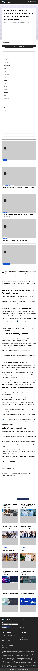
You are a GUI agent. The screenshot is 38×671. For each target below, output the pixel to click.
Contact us (22, 629)
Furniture (5, 83)
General (5, 89)
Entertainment (7, 74)
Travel (5, 132)
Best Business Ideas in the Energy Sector (10, 594)
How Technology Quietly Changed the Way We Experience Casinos (16, 265)
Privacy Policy (22, 627)
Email (5, 71)
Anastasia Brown (7, 507)
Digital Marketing (7, 65)
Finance (5, 80)
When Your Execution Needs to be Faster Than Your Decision (15, 240)
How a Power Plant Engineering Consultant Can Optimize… (28, 505)
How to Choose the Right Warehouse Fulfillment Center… (10, 549)
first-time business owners (20, 416)
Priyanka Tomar (6, 190)
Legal (5, 104)
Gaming (5, 86)
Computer (6, 59)
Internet (5, 101)
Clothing (5, 56)
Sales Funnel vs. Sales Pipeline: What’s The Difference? (13, 162)
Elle (4, 267)
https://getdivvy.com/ (18, 320)
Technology (6, 129)
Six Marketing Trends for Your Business (27, 594)
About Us (21, 624)
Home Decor (6, 98)
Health (5, 95)
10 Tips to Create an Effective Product (27, 572)
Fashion (5, 77)
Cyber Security (7, 62)
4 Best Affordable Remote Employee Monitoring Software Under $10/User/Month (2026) (19, 188)
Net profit (4, 419)
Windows (5, 138)
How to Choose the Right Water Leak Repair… (10, 505)
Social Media (6, 120)
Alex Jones (24, 507)
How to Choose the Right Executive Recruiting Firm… (27, 527)
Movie (5, 110)
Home (21, 622)
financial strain (20, 466)
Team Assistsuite (7, 163)
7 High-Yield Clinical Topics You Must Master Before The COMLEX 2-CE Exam (18, 214)
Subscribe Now (5, 627)
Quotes (5, 113)
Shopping (5, 116)
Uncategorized (7, 135)
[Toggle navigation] (3, 4)
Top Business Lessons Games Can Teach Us (10, 572)
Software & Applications (8, 123)
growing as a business (21, 433)
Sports (5, 126)
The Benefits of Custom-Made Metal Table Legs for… (10, 527)
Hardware (6, 92)
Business (17, 22)
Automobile (6, 50)
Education (6, 68)
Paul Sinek (7, 22)
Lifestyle (5, 107)
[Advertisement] (19, 31)
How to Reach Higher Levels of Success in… (27, 549)
